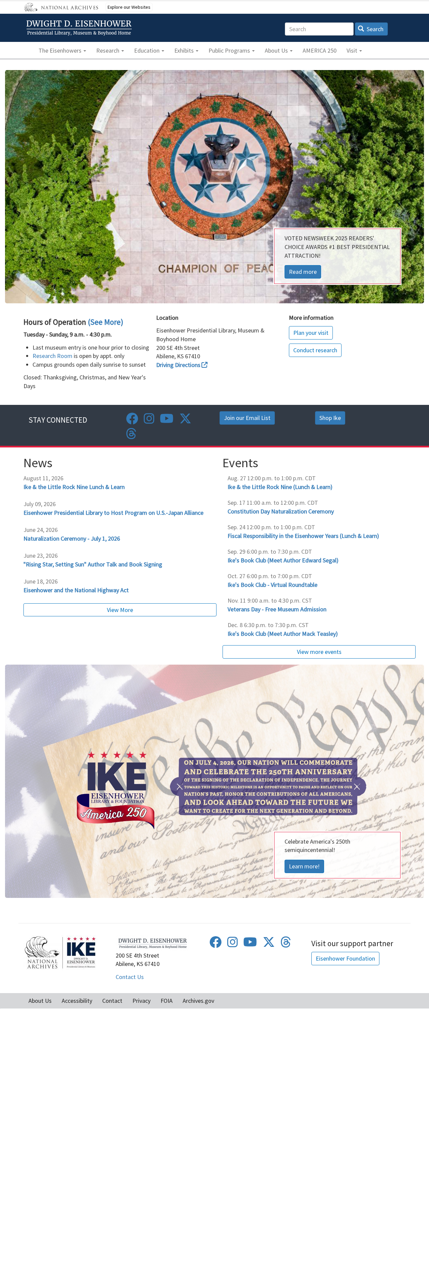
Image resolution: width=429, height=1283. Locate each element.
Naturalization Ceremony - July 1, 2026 (71, 538)
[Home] (80, 28)
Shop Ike (330, 418)
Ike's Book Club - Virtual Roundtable (272, 585)
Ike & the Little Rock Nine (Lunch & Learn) (280, 487)
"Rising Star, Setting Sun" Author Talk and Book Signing (92, 564)
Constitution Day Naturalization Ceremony (281, 511)
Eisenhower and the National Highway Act (76, 590)
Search (374, 29)
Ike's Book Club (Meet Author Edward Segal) (283, 560)
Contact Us (130, 977)
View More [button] (120, 610)
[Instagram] (149, 421)
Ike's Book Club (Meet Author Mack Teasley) (283, 633)
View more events (319, 652)
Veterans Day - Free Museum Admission (277, 609)
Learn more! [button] (304, 866)
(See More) (105, 322)
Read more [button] (303, 272)
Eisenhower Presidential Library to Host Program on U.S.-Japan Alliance (113, 512)
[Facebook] (132, 421)
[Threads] (131, 436)
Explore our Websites (129, 7)
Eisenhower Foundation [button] (345, 958)
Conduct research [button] (315, 350)
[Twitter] (185, 421)
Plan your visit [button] (310, 333)
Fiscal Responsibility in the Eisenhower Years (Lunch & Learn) (303, 536)
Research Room (52, 356)
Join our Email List (247, 418)
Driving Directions (178, 365)
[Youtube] (167, 421)
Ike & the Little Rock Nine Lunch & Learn (74, 487)
